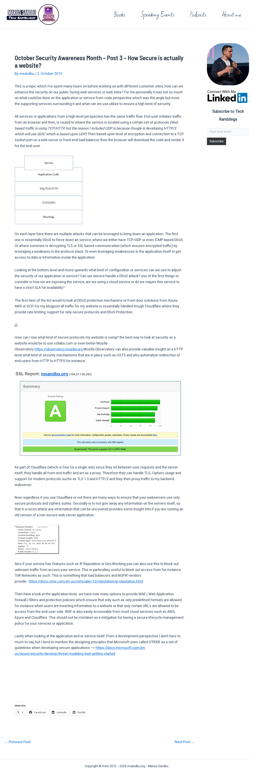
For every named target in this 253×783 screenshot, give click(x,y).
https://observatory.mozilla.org (59, 349)
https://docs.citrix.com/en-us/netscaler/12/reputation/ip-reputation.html (86, 581)
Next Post (185, 742)
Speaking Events (157, 14)
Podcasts (198, 14)
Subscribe (217, 141)
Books (119, 14)
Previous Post (17, 742)
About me (231, 14)
